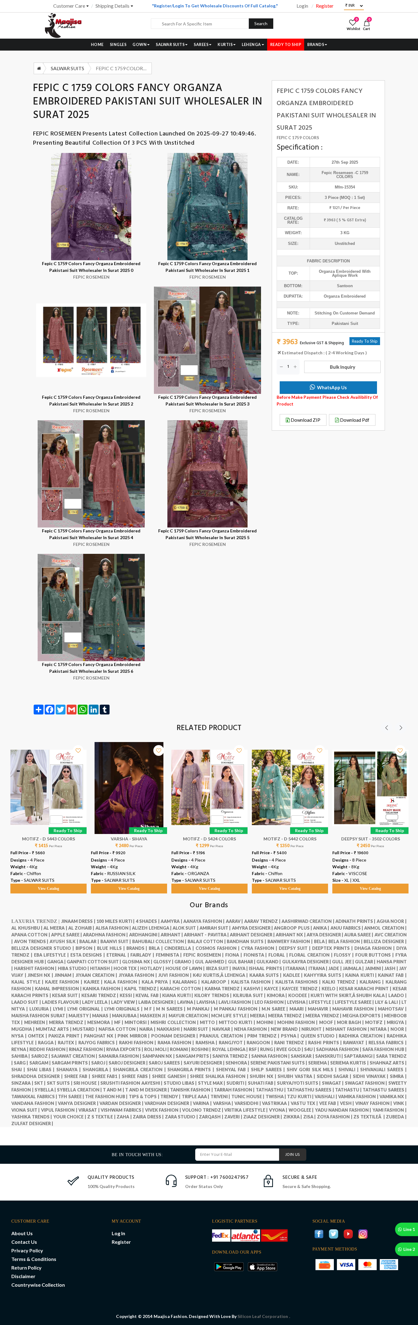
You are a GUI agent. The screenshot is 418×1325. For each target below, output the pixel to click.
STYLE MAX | (212, 1083)
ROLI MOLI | (157, 1049)
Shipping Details (112, 5)
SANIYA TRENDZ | (231, 1056)
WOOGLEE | (302, 1110)
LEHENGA (251, 44)
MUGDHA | (23, 1029)
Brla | (156, 948)
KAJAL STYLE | (28, 981)
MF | (119, 1022)
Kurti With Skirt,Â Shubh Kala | (349, 995)
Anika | (321, 928)
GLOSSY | (163, 961)
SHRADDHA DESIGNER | (37, 1076)
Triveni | (221, 1096)
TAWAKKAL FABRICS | (34, 1096)
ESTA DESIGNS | (88, 955)
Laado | (397, 995)
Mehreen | (36, 1022)
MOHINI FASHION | (298, 1022)
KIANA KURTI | (178, 995)
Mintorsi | (138, 1022)
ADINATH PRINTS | (355, 921)
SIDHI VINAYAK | (371, 1076)
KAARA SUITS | (266, 975)
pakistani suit (345, 323)
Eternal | (118, 955)
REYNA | (20, 1049)
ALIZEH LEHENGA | (152, 928)
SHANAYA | (69, 1069)
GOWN (139, 44)
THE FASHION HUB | (107, 1096)
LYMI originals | (124, 1008)
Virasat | (89, 1110)
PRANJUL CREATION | (224, 1035)
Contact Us (24, 1242)
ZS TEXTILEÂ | (369, 1116)
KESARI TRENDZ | (100, 995)
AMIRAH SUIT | (216, 928)
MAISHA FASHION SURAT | (40, 1015)
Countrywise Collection (38, 1285)
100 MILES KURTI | (116, 921)
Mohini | (266, 1022)
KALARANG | (187, 981)
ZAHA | (125, 1116)
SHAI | (19, 1069)
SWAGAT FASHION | (366, 1083)
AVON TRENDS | (32, 941)
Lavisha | (207, 1002)
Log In (118, 1233)
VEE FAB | (329, 1103)
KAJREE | (94, 981)
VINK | (400, 1103)
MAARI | (298, 1008)
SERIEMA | (319, 1062)
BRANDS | (137, 948)
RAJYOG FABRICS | (98, 1042)
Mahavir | (320, 1008)
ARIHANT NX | (291, 934)
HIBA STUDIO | (74, 968)
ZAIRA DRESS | (149, 1116)
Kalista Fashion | (253, 981)
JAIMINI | (375, 968)
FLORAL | (278, 955)
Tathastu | (349, 1089)
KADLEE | (293, 975)
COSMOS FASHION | (218, 948)
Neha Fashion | (252, 1029)
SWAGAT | (333, 1083)
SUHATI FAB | (262, 1083)
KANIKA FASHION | (103, 988)
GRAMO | (184, 961)
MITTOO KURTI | (237, 1022)
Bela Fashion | (346, 941)
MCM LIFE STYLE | (230, 1015)
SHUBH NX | (264, 1076)
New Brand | (286, 1029)
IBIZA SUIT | (219, 968)
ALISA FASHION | (113, 928)
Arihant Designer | (253, 934)
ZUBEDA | (396, 1116)
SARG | (21, 1062)
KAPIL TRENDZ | (142, 988)
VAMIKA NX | (393, 1096)
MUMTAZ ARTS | (54, 1029)
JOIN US (292, 1154)
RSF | (254, 1049)
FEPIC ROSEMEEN (58, 134)
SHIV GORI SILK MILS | (312, 1069)
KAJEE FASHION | (64, 981)
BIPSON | (86, 948)
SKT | (40, 1083)
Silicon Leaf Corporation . (263, 1316)
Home (97, 44)
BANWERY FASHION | (290, 941)
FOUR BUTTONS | (375, 955)
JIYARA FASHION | (139, 975)
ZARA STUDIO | (182, 1116)
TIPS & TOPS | (144, 1096)
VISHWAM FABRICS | (123, 1110)
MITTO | (209, 1022)
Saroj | (100, 1062)
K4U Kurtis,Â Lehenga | (221, 975)
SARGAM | (40, 1062)
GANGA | (57, 961)
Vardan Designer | (121, 1103)
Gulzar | (365, 961)
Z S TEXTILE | (102, 1116)
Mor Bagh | (351, 1022)
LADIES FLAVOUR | (62, 1002)
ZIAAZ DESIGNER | (263, 1116)
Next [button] (401, 727)
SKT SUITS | (60, 1083)
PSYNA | (290, 1035)
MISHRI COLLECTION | (175, 1022)
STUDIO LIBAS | (181, 1083)
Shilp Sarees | (269, 1069)
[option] (48, 811)
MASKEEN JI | (154, 1015)
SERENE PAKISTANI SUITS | (279, 1062)
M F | (150, 1008)
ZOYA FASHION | (335, 1116)
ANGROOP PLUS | (293, 928)
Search (260, 23)
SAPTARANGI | (360, 1056)
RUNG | (268, 1049)
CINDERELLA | (180, 948)
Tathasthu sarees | (311, 1089)
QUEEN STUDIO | (319, 1035)
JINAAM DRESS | (78, 921)
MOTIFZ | (375, 1022)
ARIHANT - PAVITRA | (207, 934)
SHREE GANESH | (171, 1076)
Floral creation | (311, 955)
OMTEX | (38, 1035)
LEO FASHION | (271, 1002)
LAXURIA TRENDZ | (36, 921)
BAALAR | (89, 941)
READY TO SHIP (285, 44)
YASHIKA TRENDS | (32, 1116)
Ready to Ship (68, 830)
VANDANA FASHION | (34, 1103)
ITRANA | (318, 968)
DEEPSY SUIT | (295, 948)
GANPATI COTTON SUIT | (94, 961)
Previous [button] (386, 727)
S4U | (310, 1049)
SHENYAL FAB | (233, 1069)
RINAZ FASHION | (87, 1049)
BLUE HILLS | (111, 948)
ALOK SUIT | (186, 928)
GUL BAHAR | (242, 961)
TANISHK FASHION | (192, 1089)
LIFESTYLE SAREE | (355, 1002)
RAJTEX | (68, 1042)
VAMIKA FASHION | (358, 1096)
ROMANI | (180, 1049)
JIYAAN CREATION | (97, 975)
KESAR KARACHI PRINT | (365, 988)
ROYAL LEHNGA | (230, 1049)
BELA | (321, 941)
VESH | (347, 1103)
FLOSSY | (344, 955)
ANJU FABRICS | (347, 928)
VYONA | (279, 1110)
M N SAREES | (171, 1008)
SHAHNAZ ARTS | (388, 1062)
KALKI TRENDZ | (341, 981)
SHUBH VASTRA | (297, 1076)
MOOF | (328, 1022)
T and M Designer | (147, 1089)
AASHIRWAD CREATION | (308, 921)
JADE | (335, 968)
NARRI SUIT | (198, 1029)
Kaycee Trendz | (301, 988)
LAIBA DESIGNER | (157, 1002)
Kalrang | (373, 981)
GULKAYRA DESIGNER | (307, 961)
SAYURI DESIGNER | (205, 1062)
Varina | (203, 1103)
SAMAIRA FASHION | (121, 1056)
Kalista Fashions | (299, 981)
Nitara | (380, 1029)
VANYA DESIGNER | (78, 1103)
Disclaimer (23, 1276)
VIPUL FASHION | (59, 1110)
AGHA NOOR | (392, 921)
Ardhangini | (145, 934)
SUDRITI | (237, 1083)
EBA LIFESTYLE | (52, 955)
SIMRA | (398, 1076)
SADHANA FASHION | (339, 1049)
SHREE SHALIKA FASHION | (220, 1076)
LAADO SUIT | (26, 1002)
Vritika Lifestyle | (246, 1110)
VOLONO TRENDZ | (203, 1110)
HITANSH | (102, 968)
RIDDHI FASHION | (49, 1049)
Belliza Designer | (385, 941)
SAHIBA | (21, 1056)
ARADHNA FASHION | (106, 934)
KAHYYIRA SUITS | (324, 975)
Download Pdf (354, 420)
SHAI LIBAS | (41, 1069)
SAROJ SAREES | (166, 1062)
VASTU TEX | (305, 1103)
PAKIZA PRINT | (66, 1035)
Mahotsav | (392, 1008)
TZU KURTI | (301, 1096)
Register (325, 5)
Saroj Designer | (129, 1062)
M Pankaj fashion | (238, 1008)
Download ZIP (305, 420)
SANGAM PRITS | (194, 1056)
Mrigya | (397, 1022)
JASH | (391, 968)
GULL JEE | (343, 961)
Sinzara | (22, 1083)
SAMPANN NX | (159, 1056)
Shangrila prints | (191, 1069)
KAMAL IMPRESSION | (59, 988)
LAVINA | (186, 1002)
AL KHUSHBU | (27, 928)
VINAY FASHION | (374, 1103)
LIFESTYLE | (321, 1002)
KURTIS (225, 44)
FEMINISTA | (169, 955)
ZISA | (310, 1116)
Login (302, 5)
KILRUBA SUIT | (250, 995)
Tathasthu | (271, 1089)
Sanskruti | (329, 1056)
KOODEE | (299, 995)
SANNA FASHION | (271, 1056)
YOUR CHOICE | (70, 1116)
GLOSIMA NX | (137, 961)
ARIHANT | (172, 934)
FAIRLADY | (142, 955)
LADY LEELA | (96, 1002)
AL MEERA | (55, 928)
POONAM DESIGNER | (175, 1035)
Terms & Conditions (33, 1259)
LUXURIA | (41, 1008)
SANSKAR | (303, 1056)
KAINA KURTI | (361, 975)
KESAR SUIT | (66, 995)
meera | (259, 1015)
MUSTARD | (86, 1029)
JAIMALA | (354, 968)
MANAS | (102, 1015)
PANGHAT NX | (101, 1035)
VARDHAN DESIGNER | (168, 1103)
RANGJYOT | (233, 1042)
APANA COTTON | (31, 934)
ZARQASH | (211, 1116)
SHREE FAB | (78, 1076)
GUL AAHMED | (211, 961)
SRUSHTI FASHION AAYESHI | (132, 1083)
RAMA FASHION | (177, 1042)
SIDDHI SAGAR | (335, 1076)
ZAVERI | (233, 1116)
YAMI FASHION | (389, 1110)
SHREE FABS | (137, 1076)
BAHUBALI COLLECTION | (160, 941)
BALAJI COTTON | (207, 941)
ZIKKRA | (293, 1116)
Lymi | (60, 1008)
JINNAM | (65, 975)
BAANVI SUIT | (116, 941)
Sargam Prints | (71, 1062)
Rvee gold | (290, 1049)
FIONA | (234, 955)
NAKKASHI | (170, 1029)
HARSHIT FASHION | (36, 968)
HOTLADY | (153, 968)
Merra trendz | (68, 1022)
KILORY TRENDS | (213, 995)
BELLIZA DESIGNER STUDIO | (43, 948)
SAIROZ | (41, 1056)
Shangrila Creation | (140, 1069)
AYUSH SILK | (64, 941)
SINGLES (118, 44)
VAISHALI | (326, 1096)
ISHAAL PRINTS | (267, 968)
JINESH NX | (41, 975)
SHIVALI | (349, 1069)
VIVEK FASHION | (163, 1110)
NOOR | (398, 1029)
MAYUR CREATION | (190, 1015)
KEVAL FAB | (149, 995)
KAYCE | (273, 988)
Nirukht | (313, 1029)
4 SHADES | (148, 921)
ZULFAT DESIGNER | (32, 1123)
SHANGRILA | (98, 1069)
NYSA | (19, 1035)
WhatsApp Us (332, 387)
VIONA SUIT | (26, 1110)
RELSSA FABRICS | (387, 1042)
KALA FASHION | (123, 981)
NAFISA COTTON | (119, 1029)
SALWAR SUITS (170, 44)
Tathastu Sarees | (384, 1089)
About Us (22, 1233)
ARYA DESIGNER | (325, 934)
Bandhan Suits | (247, 941)
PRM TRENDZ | (264, 1035)
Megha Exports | (363, 1015)
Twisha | (276, 1096)
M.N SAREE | (275, 1008)
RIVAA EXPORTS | (125, 1049)
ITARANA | (297, 968)
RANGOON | (260, 1042)
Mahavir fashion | (355, 1008)
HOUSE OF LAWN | (186, 968)
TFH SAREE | (71, 1096)
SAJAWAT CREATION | (75, 1056)
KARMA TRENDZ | (224, 988)
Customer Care (69, 5)
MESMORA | (100, 1022)
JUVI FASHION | (175, 975)
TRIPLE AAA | (196, 1096)
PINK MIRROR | (134, 1035)
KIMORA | (277, 995)
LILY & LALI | (388, 1002)
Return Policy (26, 1267)
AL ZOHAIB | (81, 928)
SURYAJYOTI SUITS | (299, 1083)
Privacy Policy (27, 1250)
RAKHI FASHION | (138, 1042)
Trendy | (171, 1096)
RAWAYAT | (355, 1042)
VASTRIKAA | (276, 1103)
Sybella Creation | (80, 1089)
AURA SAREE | (359, 934)
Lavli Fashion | (236, 1002)
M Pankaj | (200, 1008)
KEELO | (330, 988)
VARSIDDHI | (248, 1103)
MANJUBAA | (126, 1015)
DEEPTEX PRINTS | (333, 948)
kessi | (128, 995)
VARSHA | (223, 1103)
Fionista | (256, 955)
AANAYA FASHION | (204, 921)
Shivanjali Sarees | (383, 1069)
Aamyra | (172, 921)
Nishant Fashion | (348, 1029)
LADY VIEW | (124, 1002)
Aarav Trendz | (263, 921)
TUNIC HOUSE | (248, 1096)
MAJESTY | (80, 1015)
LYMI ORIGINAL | (85, 1008)
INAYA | (240, 968)
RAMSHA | (207, 1042)
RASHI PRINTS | (325, 1042)
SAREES (201, 44)
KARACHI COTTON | (182, 988)
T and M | (114, 1089)
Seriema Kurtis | (349, 1062)
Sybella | (46, 1089)
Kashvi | (254, 988)
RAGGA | (48, 1042)
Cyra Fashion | (260, 948)
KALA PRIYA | (157, 981)
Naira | (148, 1029)
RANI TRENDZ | (291, 1042)
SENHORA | (238, 1062)
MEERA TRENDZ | (286, 1015)
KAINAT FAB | (392, 975)
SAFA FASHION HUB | (384, 1049)
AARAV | (235, 921)
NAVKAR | (223, 1029)
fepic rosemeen (338, 172)
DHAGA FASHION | (375, 948)
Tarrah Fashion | (235, 1089)
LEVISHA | (298, 1002)
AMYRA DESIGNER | (253, 928)
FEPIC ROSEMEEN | (204, 955)
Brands (315, 44)
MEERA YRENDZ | (324, 1015)
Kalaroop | (216, 981)
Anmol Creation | (385, 928)
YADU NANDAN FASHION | (343, 1110)
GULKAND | (269, 961)
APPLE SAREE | (67, 934)
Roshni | (201, 1049)
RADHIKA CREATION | (363, 1035)
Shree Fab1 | (107, 1076)
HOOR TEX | (127, 968)
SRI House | (86, 1083)
